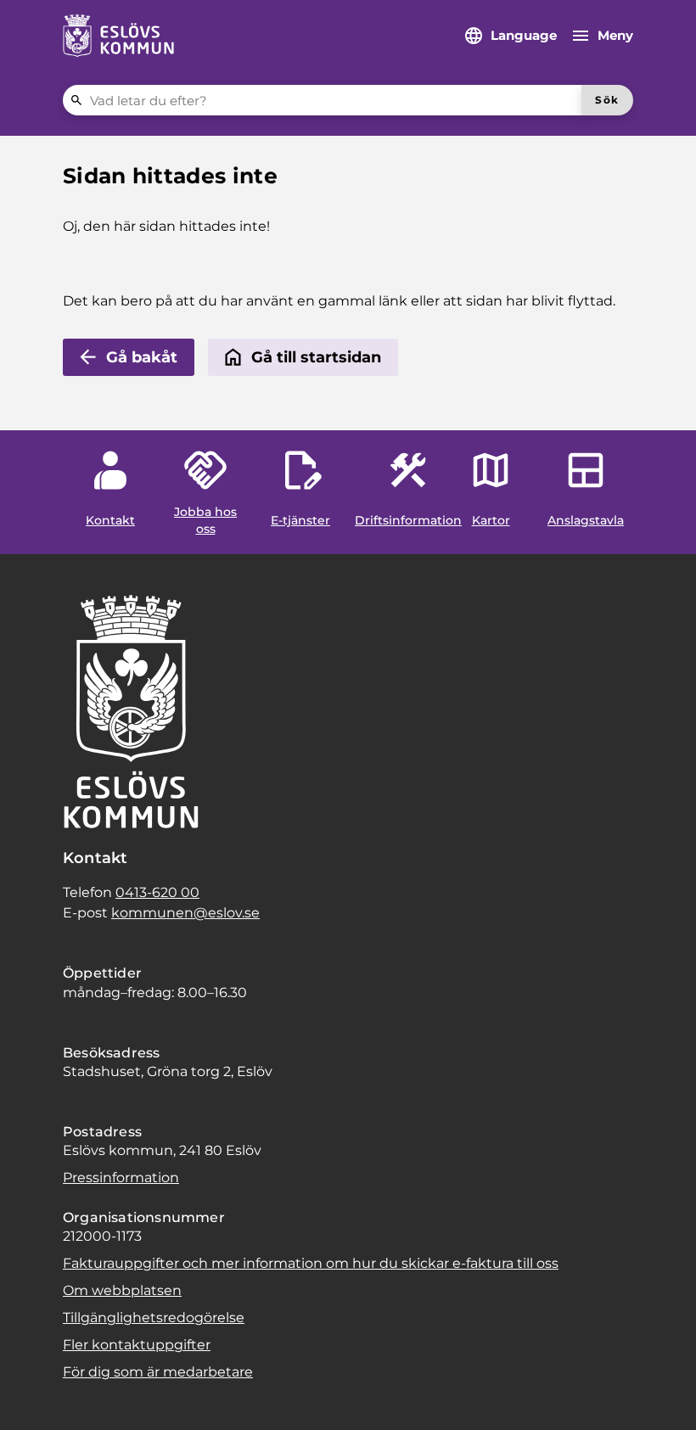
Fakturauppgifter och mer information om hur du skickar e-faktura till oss (310, 1263)
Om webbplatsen (122, 1290)
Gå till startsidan (316, 357)
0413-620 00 (157, 892)
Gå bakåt (141, 357)
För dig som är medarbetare (158, 1372)
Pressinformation (121, 1177)
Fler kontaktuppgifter (136, 1345)
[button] (34, 1396)
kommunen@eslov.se (185, 913)
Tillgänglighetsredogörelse (153, 1317)
